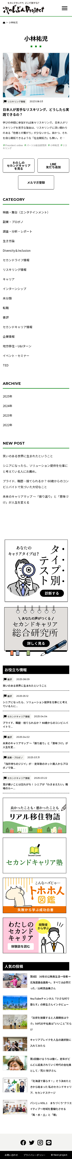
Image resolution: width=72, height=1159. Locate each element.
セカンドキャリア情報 (17, 327)
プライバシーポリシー (34, 1154)
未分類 (7, 298)
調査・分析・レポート (17, 231)
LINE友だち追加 (53, 165)
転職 (6, 308)
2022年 (7, 425)
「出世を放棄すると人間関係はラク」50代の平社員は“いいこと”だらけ (51, 1023)
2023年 (7, 415)
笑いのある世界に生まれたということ (28, 456)
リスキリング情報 (16, 101)
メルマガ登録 (36, 182)
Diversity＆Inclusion (16, 250)
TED (5, 365)
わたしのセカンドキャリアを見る (18, 165)
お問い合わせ (11, 1154)
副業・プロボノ (13, 222)
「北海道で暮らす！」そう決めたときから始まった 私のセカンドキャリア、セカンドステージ (51, 1086)
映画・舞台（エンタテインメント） (26, 212)
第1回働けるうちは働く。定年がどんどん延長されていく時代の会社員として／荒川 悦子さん (50, 1064)
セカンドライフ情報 (16, 260)
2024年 (7, 406)
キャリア (9, 279)
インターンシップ (14, 288)
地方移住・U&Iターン (17, 346)
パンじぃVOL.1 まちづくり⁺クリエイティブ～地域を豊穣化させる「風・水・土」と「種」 (51, 1109)
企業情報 (9, 336)
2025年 (7, 396)
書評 (6, 317)
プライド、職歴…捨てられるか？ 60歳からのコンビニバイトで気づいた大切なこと (36, 484)
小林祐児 (54, 145)
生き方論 (9, 241)
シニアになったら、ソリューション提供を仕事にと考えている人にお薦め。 (35, 468)
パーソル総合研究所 (37, 145)
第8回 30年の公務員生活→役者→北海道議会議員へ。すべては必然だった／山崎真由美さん (50, 982)
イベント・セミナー (16, 355)
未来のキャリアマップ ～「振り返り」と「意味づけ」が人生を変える (35, 499)
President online (14, 145)
